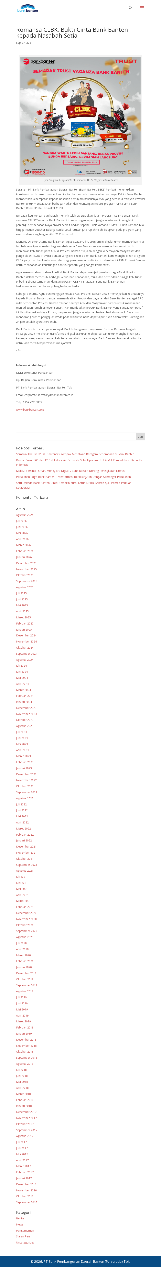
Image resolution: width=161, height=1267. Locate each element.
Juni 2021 (22, 883)
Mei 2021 (22, 889)
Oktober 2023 (25, 720)
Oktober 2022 (25, 786)
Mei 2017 (22, 1154)
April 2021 (22, 895)
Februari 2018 (25, 1100)
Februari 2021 (25, 907)
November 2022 (26, 780)
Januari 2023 (24, 768)
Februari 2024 (25, 696)
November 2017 (26, 1118)
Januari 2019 (24, 1033)
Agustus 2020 (24, 937)
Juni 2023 (22, 738)
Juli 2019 (21, 997)
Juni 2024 (22, 671)
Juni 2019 (22, 1003)
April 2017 (22, 1160)
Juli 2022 (21, 804)
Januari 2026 (24, 557)
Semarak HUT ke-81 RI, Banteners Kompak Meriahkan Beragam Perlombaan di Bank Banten (75, 454)
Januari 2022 (24, 840)
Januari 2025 (24, 629)
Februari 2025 (25, 623)
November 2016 (26, 1190)
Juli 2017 (21, 1142)
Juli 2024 (21, 665)
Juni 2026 (22, 527)
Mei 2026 (22, 533)
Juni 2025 (22, 599)
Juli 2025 (21, 593)
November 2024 (26, 641)
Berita (20, 1218)
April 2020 (22, 949)
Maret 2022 (23, 828)
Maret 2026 (23, 545)
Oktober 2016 (25, 1196)
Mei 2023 (22, 744)
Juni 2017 (22, 1148)
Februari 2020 (25, 961)
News (19, 1224)
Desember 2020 (26, 913)
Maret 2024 (23, 690)
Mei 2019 (22, 1009)
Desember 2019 (26, 973)
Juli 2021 (21, 876)
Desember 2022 (26, 774)
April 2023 (22, 750)
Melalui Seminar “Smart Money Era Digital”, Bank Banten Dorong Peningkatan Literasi (70, 471)
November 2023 (26, 714)
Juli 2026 (21, 521)
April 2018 (22, 1088)
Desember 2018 (26, 1039)
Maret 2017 (23, 1166)
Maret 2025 (23, 617)
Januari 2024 (24, 702)
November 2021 (26, 852)
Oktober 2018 (25, 1051)
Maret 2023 (23, 756)
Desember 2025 (26, 563)
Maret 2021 (23, 901)
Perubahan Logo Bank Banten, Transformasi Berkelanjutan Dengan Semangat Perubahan (73, 477)
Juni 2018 (22, 1076)
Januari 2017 (24, 1178)
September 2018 (26, 1057)
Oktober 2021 (25, 858)
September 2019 (26, 985)
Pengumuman (25, 1230)
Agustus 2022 (24, 798)
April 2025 (22, 611)
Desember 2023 (26, 708)
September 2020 (26, 931)
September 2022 (26, 792)
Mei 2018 (22, 1082)
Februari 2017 (25, 1172)
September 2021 (26, 865)
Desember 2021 (26, 846)
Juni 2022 (22, 810)
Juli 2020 (21, 943)
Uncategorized (25, 1242)
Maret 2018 (23, 1094)
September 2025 (26, 581)
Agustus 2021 (24, 870)
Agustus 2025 (24, 587)
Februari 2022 (25, 834)
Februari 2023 (25, 762)
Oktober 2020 (25, 925)
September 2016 (26, 1202)
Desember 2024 (26, 635)
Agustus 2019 (24, 991)
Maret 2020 (23, 955)
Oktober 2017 (25, 1124)
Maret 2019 (23, 1021)
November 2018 (26, 1045)
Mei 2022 (22, 816)
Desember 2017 (26, 1112)
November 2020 (26, 919)
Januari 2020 (24, 967)
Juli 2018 (21, 1070)
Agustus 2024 (24, 660)
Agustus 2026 (24, 515)
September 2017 (26, 1130)
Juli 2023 (21, 732)
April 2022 (22, 822)
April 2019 (22, 1015)
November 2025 (26, 569)
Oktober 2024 (25, 647)
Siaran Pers (23, 1236)
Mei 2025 (22, 605)
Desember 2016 (26, 1184)
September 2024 (26, 653)
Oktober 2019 (25, 979)
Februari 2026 (25, 551)
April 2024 (22, 684)
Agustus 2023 (24, 726)
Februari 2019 (25, 1027)
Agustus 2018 (24, 1063)
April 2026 (22, 539)
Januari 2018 (24, 1106)
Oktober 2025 (25, 575)
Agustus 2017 (24, 1136)
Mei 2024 (22, 678)
